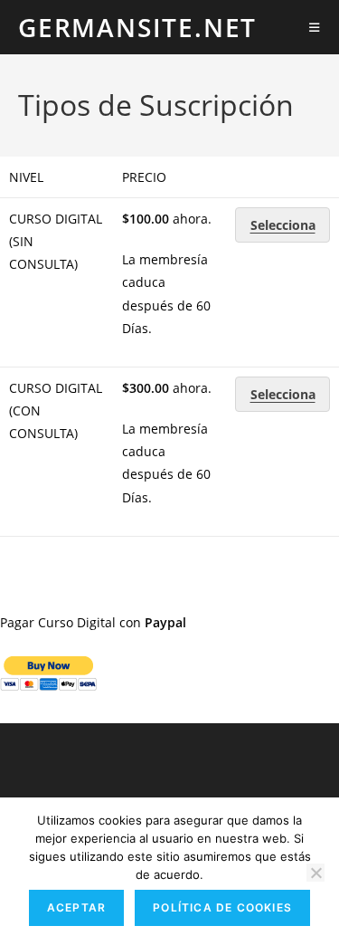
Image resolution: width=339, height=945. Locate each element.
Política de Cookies (222, 907)
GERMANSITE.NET (137, 27)
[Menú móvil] (315, 27)
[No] (315, 873)
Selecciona (282, 225)
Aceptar (76, 907)
